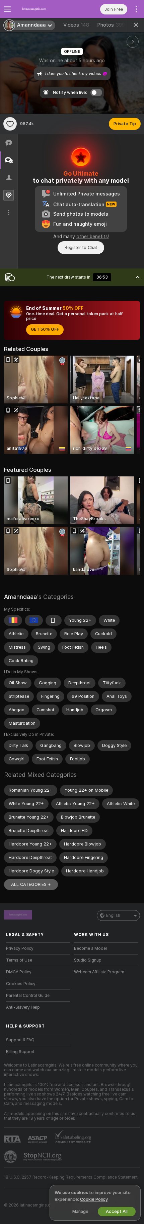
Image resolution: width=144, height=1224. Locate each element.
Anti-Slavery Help (23, 1007)
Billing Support (20, 1051)
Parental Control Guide (28, 995)
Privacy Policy (19, 948)
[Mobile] (54, 620)
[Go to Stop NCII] (43, 1157)
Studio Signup (87, 960)
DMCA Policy (18, 972)
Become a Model (90, 948)
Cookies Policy (20, 983)
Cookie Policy (93, 1199)
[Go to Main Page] (43, 9)
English (113, 915)
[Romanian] (13, 620)
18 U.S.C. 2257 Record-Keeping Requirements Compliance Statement (71, 1177)
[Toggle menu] (7, 9)
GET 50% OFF (45, 329)
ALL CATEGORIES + (31, 884)
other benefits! (92, 236)
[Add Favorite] (10, 124)
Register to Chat (81, 247)
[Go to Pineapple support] (11, 1156)
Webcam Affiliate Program (99, 972)
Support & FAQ (20, 1040)
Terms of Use (19, 960)
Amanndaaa (20, 596)
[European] (34, 620)
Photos (111, 25)
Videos (76, 25)
